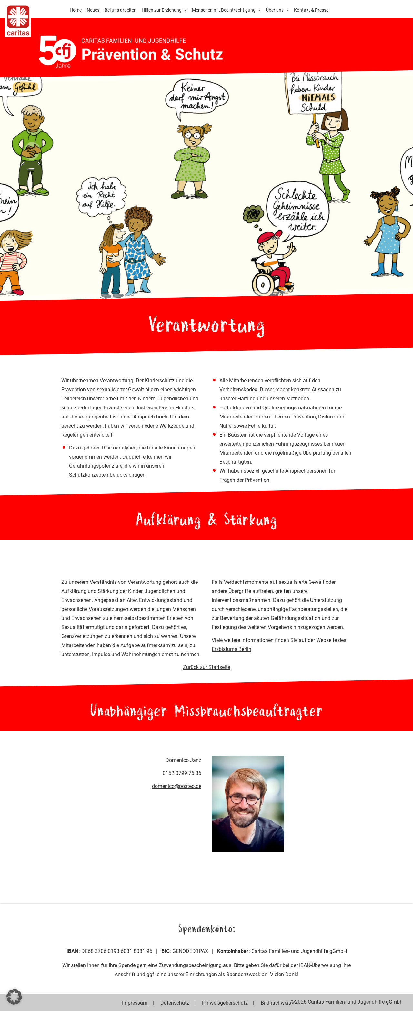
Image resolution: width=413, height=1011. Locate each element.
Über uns (275, 10)
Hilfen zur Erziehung (162, 10)
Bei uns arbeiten (120, 10)
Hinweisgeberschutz (225, 1002)
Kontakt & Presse (311, 10)
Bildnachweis (276, 1002)
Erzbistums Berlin (231, 649)
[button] (14, 997)
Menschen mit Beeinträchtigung (224, 10)
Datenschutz (174, 1002)
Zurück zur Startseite (206, 667)
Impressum (134, 1002)
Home (76, 10)
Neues (93, 10)
